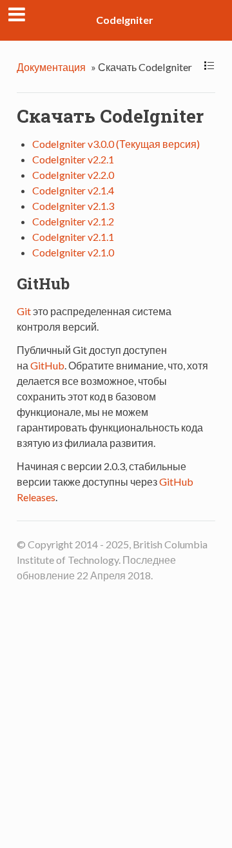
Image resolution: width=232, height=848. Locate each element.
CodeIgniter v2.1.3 (73, 206)
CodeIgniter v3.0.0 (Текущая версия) (116, 144)
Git (24, 311)
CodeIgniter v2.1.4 (73, 190)
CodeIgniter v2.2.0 (73, 175)
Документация (51, 67)
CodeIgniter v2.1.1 (73, 237)
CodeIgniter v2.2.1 (73, 159)
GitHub (47, 365)
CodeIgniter (124, 20)
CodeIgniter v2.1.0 (73, 252)
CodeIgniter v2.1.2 (73, 221)
